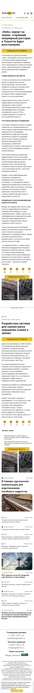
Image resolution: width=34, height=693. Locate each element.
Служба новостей (18, 28)
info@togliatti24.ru (16, 648)
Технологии (6, 582)
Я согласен (16, 691)
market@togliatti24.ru (16, 638)
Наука (5, 316)
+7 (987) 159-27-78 (16, 635)
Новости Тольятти (8, 25)
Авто (5, 543)
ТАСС (21, 360)
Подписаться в (17, 51)
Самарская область (9, 478)
